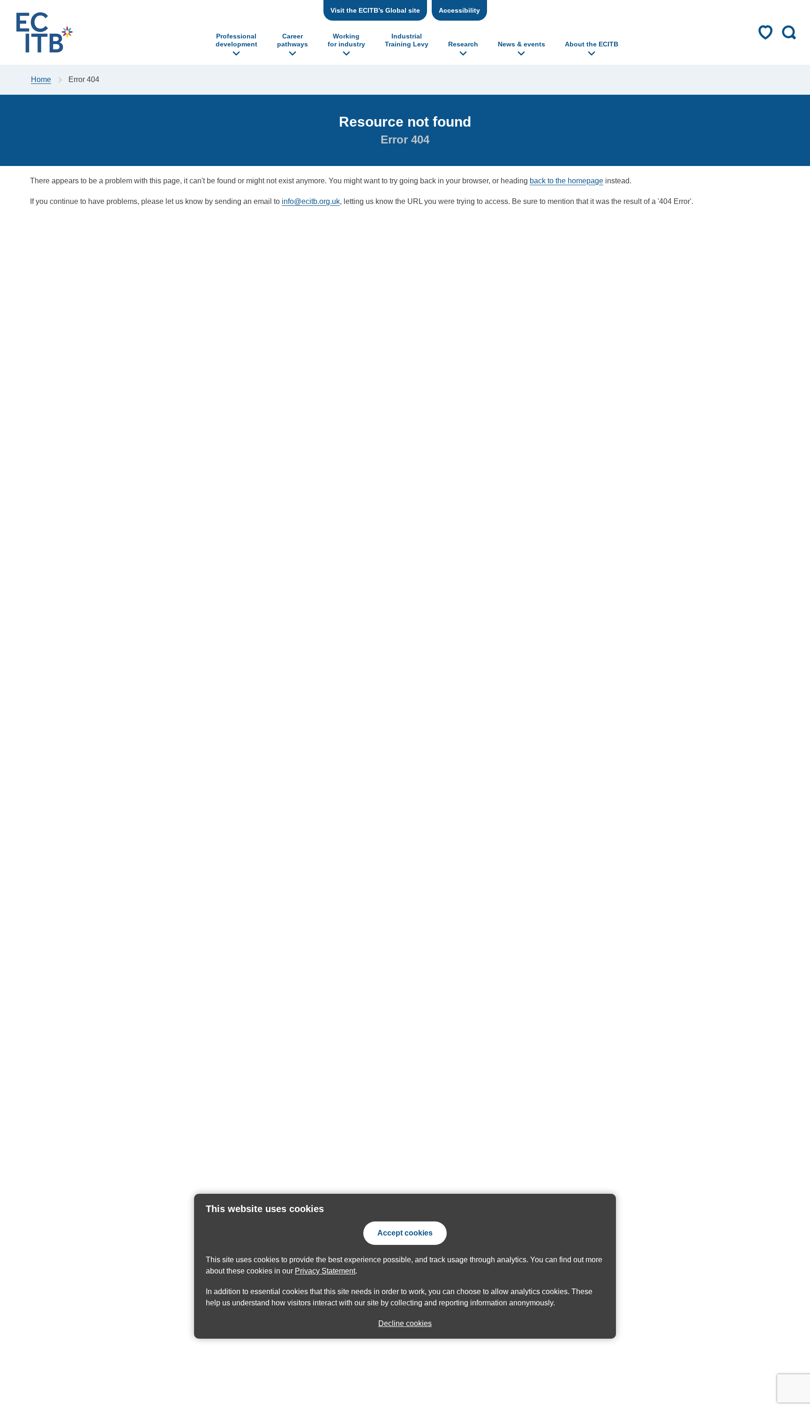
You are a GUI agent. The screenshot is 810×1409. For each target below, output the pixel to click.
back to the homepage (566, 181)
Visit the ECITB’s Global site (375, 10)
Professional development (236, 40)
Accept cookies (405, 1233)
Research (463, 44)
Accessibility (459, 10)
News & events (521, 44)
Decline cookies (405, 1323)
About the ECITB (591, 44)
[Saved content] (765, 32)
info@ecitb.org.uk (311, 201)
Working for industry (346, 40)
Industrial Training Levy (406, 40)
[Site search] (789, 32)
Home (41, 79)
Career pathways (292, 40)
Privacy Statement (325, 1271)
